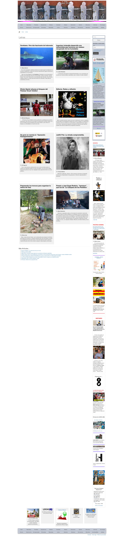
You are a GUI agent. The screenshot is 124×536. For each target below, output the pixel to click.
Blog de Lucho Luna (98, 430)
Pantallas (36, 25)
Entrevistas (43, 27)
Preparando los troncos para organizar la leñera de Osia (35, 186)
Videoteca (73, 27)
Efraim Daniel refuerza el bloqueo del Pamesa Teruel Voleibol (34, 90)
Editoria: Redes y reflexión (66, 89)
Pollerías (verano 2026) (26, 252)
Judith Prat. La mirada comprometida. (70, 135)
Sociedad (58, 25)
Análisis (102, 27)
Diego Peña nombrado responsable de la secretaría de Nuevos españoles (36, 253)
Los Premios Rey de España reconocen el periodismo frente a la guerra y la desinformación (40, 257)
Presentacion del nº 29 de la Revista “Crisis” (30, 258)
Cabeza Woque (62, 510)
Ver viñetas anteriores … (98, 420)
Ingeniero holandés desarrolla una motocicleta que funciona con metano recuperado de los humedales (70, 47)
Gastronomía (29, 27)
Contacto (89, 534)
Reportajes (51, 27)
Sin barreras (80, 27)
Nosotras (66, 27)
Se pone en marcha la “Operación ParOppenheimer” (32, 136)
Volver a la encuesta (99, 505)
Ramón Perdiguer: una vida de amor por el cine (31, 250)
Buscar (98, 40)
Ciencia (21, 27)
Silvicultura (88, 25)
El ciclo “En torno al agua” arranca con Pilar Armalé (99, 63)
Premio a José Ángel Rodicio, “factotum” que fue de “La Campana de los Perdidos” (71, 186)
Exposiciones (43, 25)
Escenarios (73, 25)
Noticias (51, 25)
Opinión (80, 25)
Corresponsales (36, 27)
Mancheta (88, 27)
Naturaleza (29, 25)
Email (94, 45)
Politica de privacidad (101, 534)
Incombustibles (95, 27)
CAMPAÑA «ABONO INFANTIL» (99, 257)
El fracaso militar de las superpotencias (29, 259)
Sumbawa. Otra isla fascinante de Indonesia (36, 45)
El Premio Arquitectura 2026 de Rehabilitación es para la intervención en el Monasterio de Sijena (41, 255)
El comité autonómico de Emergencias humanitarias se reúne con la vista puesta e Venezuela (99, 228)
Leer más (95, 219)
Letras (58, 27)
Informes (95, 25)
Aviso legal (94, 534)
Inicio (21, 25)
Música (65, 25)
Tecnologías (102, 25)
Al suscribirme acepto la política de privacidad (98, 50)
